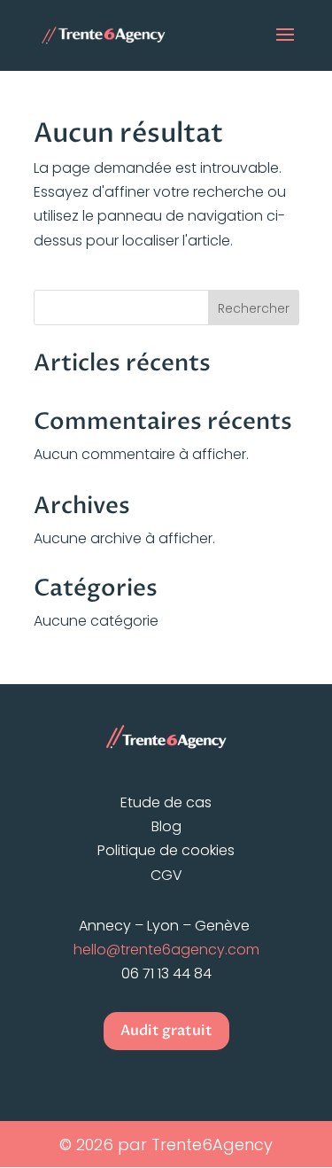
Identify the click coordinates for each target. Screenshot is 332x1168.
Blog (166, 826)
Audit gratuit (166, 1030)
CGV (166, 875)
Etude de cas (166, 802)
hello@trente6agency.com (166, 949)
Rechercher (254, 308)
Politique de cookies (166, 850)
